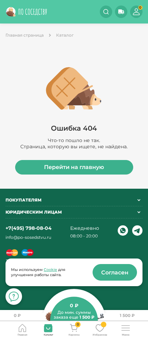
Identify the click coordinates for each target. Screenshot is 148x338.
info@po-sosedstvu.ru (28, 237)
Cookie (50, 269)
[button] (121, 12)
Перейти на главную (74, 167)
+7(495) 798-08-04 (29, 228)
